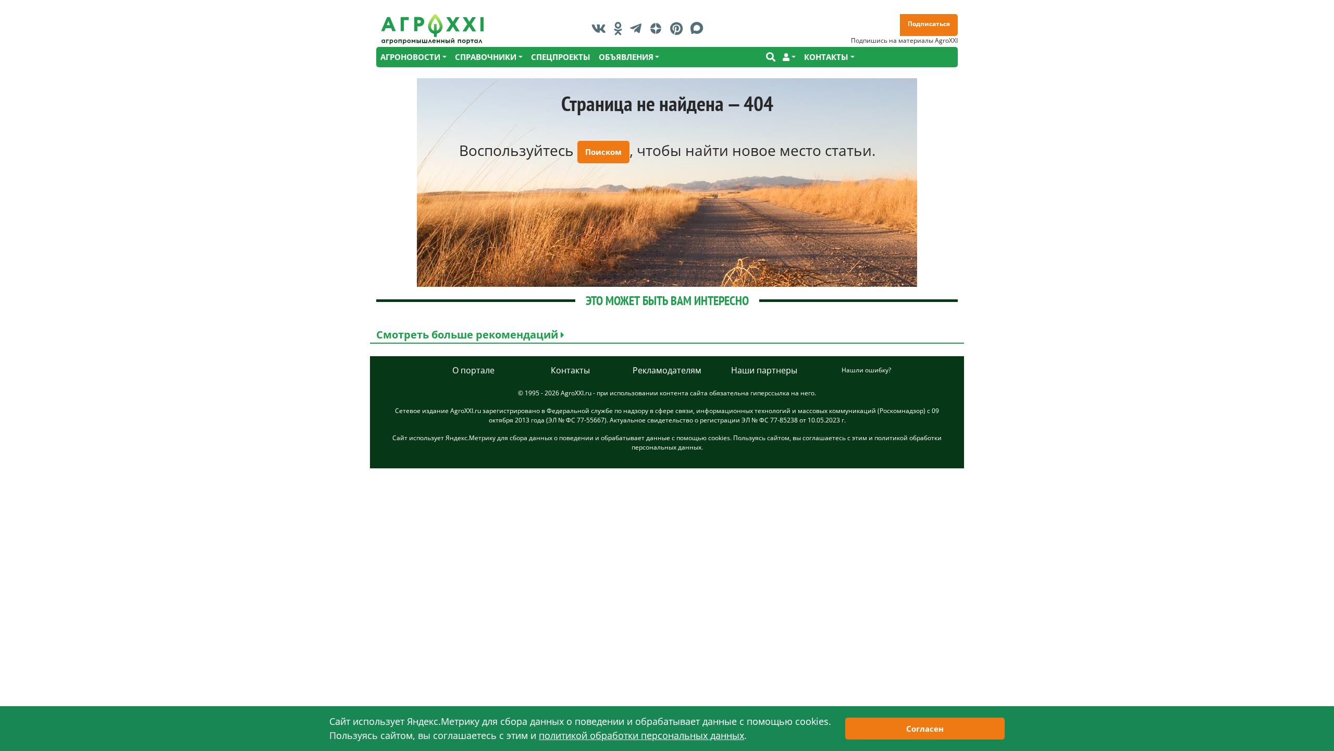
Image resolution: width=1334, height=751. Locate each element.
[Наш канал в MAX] (699, 28)
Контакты (570, 370)
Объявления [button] (626, 57)
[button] (789, 57)
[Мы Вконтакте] (601, 28)
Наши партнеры (764, 370)
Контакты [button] (826, 57)
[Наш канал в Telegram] (638, 28)
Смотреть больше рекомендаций (468, 335)
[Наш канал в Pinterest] (679, 28)
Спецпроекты (560, 57)
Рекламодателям (667, 370)
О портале (473, 370)
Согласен (925, 728)
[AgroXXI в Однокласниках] (620, 28)
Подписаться (929, 23)
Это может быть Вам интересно (667, 301)
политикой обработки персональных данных (641, 735)
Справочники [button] (485, 57)
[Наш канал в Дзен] (658, 28)
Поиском (603, 152)
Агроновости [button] (410, 57)
